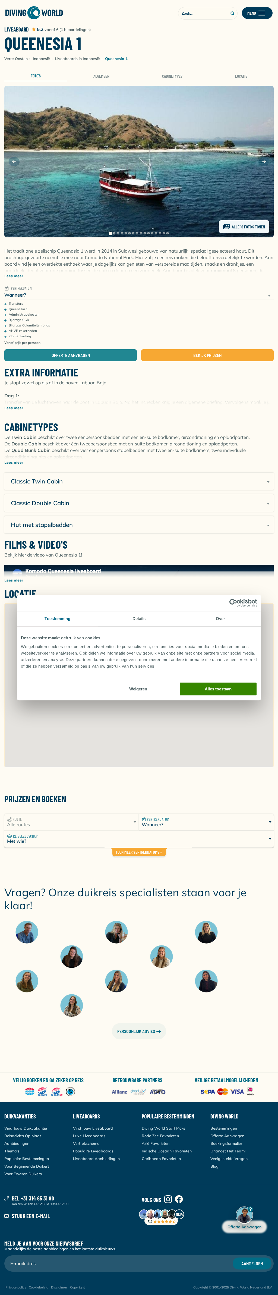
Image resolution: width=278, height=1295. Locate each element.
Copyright (77, 1287)
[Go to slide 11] (148, 233)
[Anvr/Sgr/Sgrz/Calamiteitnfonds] (50, 1092)
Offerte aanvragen (71, 355)
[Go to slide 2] (114, 233)
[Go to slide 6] (129, 233)
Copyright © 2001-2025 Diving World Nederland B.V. (233, 1287)
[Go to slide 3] (118, 233)
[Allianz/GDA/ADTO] (139, 1092)
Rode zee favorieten (160, 1135)
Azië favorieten (155, 1143)
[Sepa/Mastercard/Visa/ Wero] (228, 1092)
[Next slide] (263, 161)
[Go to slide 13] (156, 233)
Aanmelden (252, 1263)
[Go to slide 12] (152, 233)
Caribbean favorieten (161, 1158)
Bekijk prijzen (207, 355)
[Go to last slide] (14, 161)
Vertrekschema (86, 1143)
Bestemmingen (223, 1128)
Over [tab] (220, 618)
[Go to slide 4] (122, 233)
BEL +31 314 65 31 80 (33, 1198)
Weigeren (138, 689)
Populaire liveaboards (93, 1151)
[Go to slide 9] (141, 233)
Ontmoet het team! (227, 1151)
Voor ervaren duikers (23, 1173)
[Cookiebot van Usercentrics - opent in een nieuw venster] (233, 603)
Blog (214, 1166)
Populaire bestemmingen (26, 1158)
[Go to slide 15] (164, 233)
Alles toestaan (218, 689)
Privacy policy (15, 1287)
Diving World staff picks (163, 1128)
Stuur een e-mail (31, 1216)
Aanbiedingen (16, 1143)
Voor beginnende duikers (26, 1166)
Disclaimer (59, 1287)
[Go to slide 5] (126, 233)
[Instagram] (168, 1199)
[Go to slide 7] (133, 233)
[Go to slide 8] (137, 233)
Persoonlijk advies (136, 1031)
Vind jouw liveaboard (93, 1128)
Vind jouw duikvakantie (25, 1128)
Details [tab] (139, 618)
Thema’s (12, 1151)
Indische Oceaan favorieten (167, 1151)
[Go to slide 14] (160, 233)
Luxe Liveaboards (89, 1135)
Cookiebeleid (38, 1287)
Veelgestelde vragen (229, 1158)
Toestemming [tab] (57, 618)
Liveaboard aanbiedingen (96, 1158)
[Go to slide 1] (110, 233)
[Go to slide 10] (145, 233)
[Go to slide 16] (167, 233)
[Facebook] (179, 1199)
